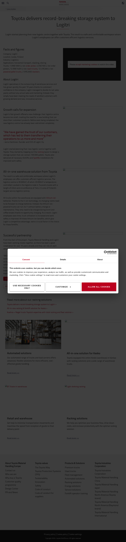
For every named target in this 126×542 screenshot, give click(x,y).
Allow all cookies (99, 287)
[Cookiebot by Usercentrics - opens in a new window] (106, 252)
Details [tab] (63, 259)
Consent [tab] (26, 259)
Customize (61, 287)
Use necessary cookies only (27, 286)
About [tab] (100, 259)
